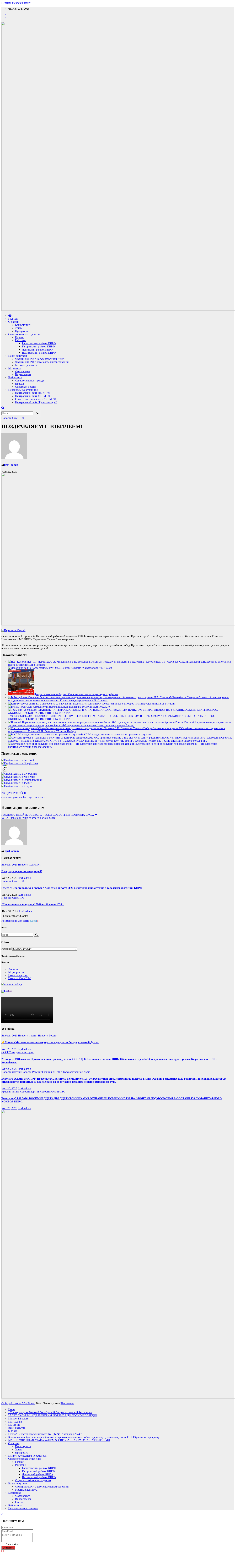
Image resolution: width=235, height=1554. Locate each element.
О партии (13, 321)
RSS (10, 991)
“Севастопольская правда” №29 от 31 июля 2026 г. (32, 904)
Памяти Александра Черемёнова (27, 1455)
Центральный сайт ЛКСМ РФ (32, 396)
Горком (19, 337)
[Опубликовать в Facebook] (17, 760)
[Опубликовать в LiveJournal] (19, 773)
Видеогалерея (23, 374)
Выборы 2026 (9, 864)
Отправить (8, 1547)
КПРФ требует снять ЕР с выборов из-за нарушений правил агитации (134, 703)
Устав (18, 327)
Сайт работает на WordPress (18, 1403)
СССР (5, 1052)
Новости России (47, 1035)
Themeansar (67, 1403)
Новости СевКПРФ (12, 418)
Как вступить (23, 324)
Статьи (19, 1502)
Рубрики (6, 948)
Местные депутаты (26, 365)
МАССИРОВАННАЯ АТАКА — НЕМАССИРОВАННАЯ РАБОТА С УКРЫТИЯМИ (59, 1440)
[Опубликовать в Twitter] (16, 782)
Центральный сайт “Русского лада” (36, 402)
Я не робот (12, 1544)
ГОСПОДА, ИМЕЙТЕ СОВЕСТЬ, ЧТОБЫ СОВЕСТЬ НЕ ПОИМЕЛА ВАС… (48, 814)
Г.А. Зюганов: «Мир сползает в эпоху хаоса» (30, 817)
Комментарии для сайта (19, 920)
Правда (19, 383)
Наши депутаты (17, 355)
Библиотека (15, 377)
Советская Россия (25, 386)
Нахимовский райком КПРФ (39, 352)
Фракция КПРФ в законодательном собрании (42, 361)
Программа (21, 331)
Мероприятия (16, 972)
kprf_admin (11, 464)
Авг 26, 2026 (9, 1049)
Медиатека (14, 368)
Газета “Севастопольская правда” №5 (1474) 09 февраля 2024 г (45, 1434)
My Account (15, 1421)
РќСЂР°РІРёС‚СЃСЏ (13, 793)
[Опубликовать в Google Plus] (4, 770)
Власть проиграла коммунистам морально (85, 706)
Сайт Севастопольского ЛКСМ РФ (35, 399)
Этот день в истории (21, 1052)
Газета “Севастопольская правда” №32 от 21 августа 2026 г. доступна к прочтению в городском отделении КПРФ (71, 887)
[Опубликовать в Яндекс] (16, 786)
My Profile (14, 1424)
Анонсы (13, 969)
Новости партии (18, 975)
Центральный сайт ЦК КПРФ (32, 392)
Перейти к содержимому (15, 2)
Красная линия (10, 1091)
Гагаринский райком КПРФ (38, 346)
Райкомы (20, 340)
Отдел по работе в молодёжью (33, 1480)
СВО (62, 1091)
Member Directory (18, 1418)
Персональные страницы (23, 389)
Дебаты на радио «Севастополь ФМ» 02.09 (86, 667)
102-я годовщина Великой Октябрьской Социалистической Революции (50, 1412)
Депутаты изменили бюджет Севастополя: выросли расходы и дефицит (76, 694)
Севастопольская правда (29, 380)
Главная (13, 318)
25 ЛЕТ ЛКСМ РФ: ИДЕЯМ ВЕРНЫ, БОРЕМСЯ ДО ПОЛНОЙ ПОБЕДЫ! (52, 1415)
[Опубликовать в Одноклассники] (21, 779)
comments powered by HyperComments (23, 797)
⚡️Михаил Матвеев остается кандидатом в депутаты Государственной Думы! (50, 1042)
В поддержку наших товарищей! (21, 871)
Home (11, 1409)
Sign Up (12, 1430)
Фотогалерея (22, 371)
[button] (2, 408)
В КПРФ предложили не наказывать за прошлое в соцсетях (116, 734)
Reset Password (16, 1427)
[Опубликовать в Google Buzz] (19, 763)
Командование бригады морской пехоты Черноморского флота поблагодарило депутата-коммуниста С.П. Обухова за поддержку (83, 1437)
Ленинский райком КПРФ (37, 349)
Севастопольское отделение (24, 334)
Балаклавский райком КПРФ (39, 343)
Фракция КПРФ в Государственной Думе (39, 358)
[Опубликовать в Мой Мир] (18, 776)
